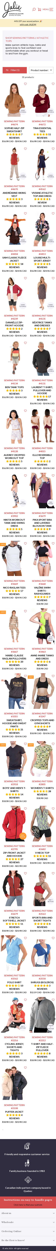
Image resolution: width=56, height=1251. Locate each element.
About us (6, 1213)
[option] (28, 23)
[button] (13, 134)
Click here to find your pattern (28, 1205)
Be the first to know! (13, 1240)
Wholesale (7, 1222)
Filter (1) (14, 70)
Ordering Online (11, 1231)
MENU (49, 10)
